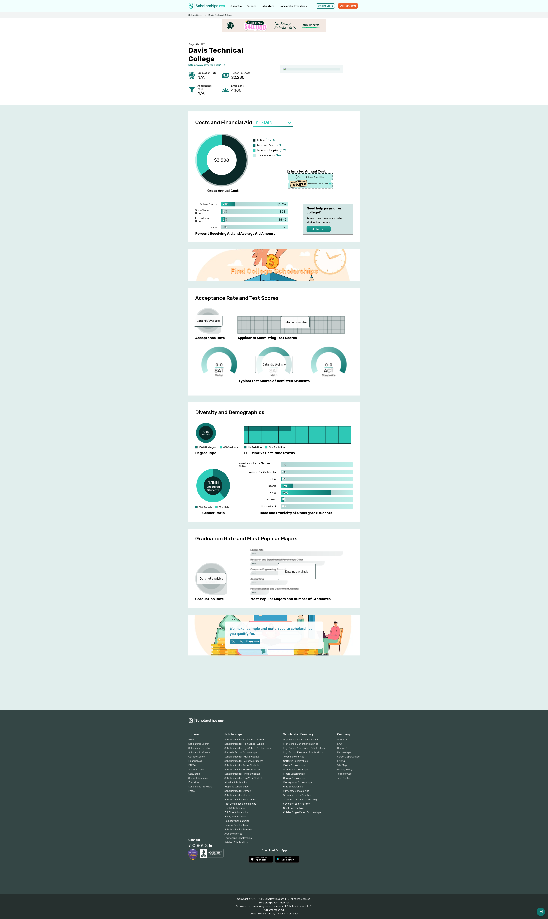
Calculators (194, 773)
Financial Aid (195, 760)
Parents (251, 6)
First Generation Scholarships (240, 803)
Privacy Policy (344, 769)
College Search (195, 15)
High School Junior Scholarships (300, 743)
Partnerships (344, 752)
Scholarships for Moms (237, 795)
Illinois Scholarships (294, 773)
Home (191, 739)
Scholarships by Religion (296, 803)
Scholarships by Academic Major (301, 799)
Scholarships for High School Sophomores (247, 748)
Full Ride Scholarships (236, 812)
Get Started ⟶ (319, 229)
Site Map (342, 765)
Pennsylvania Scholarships (297, 782)
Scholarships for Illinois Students (242, 773)
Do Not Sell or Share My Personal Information (274, 913)
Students (235, 6)
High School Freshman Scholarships (303, 752)
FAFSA (192, 765)
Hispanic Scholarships (236, 786)
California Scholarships (295, 760)
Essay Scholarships (235, 816)
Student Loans (196, 769)
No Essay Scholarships (236, 820)
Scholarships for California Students (243, 760)
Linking (341, 760)
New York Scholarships (295, 769)
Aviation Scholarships (236, 842)
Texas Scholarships (293, 756)
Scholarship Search (198, 743)
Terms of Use (344, 773)
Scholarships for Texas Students (241, 765)
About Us (342, 739)
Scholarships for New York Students (243, 778)
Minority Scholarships (236, 782)
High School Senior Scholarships (301, 739)
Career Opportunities (348, 756)
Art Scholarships (233, 833)
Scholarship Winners (199, 752)
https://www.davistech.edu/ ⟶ (206, 64)
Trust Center (343, 778)
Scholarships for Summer (238, 829)
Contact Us (343, 748)
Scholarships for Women (237, 790)
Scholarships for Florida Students (242, 769)
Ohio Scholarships (293, 786)
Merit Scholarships (234, 808)
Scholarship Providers (293, 6)
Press (191, 790)
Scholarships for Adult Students (241, 756)
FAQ (339, 743)
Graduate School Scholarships (240, 752)
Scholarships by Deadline (297, 795)
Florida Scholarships (294, 765)
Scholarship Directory (200, 748)
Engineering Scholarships (238, 838)
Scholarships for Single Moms (240, 799)
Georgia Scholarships (294, 778)
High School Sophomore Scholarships (304, 748)
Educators (268, 6)
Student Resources (198, 778)
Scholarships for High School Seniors (244, 739)
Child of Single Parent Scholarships (302, 812)
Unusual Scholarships (236, 825)
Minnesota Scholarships (296, 790)
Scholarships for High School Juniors (244, 743)
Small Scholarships (293, 808)
